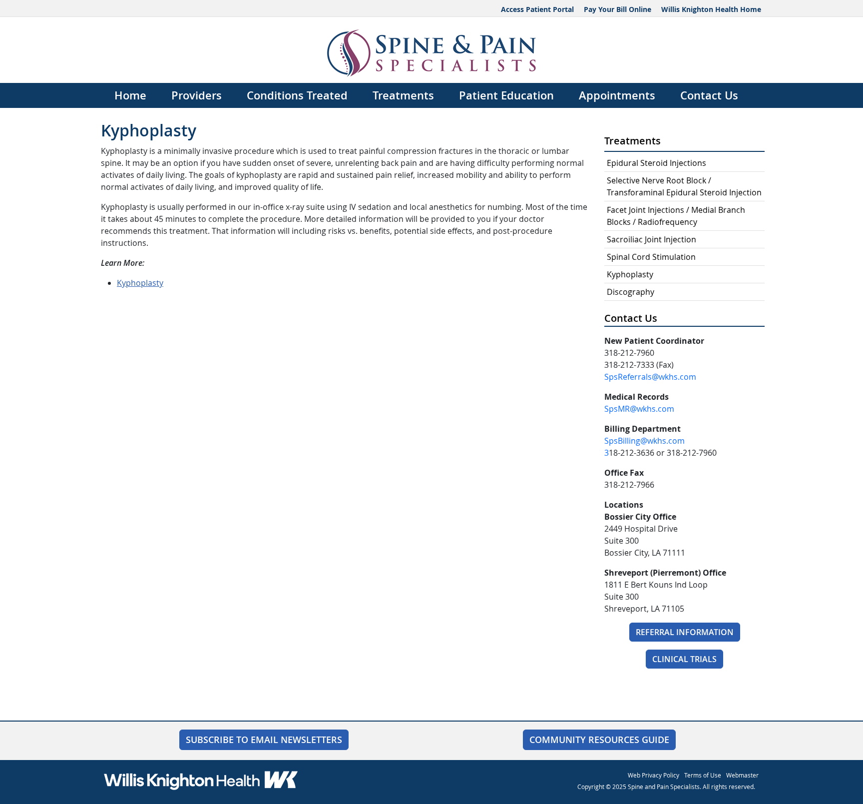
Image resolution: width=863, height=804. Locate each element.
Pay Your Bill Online (617, 9)
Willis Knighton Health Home (711, 9)
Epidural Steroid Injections (656, 162)
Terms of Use (702, 775)
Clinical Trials (684, 659)
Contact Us (709, 95)
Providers (196, 95)
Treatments (403, 95)
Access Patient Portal (537, 9)
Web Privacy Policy (653, 775)
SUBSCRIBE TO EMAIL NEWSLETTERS (264, 740)
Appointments (617, 95)
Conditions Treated (297, 95)
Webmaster (742, 775)
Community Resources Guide (599, 740)
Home (130, 95)
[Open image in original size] (432, 51)
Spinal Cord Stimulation (651, 256)
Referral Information (685, 632)
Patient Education (506, 95)
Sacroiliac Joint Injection (651, 239)
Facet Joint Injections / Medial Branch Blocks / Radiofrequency (676, 215)
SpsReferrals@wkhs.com (650, 376)
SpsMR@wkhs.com (639, 408)
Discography (630, 291)
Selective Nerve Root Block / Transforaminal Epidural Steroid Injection (684, 186)
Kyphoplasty (140, 282)
